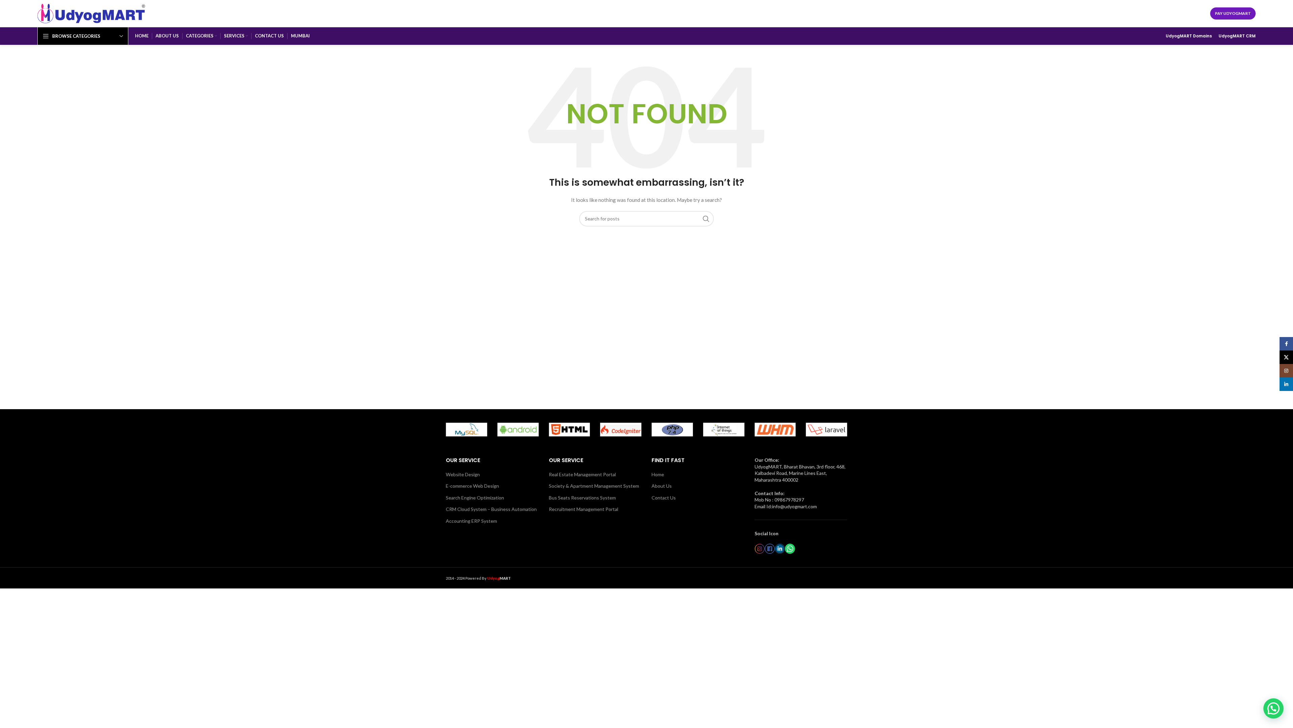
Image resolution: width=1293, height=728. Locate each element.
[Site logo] (91, 13)
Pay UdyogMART (1233, 13)
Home (658, 474)
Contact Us (664, 497)
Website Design (463, 474)
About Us (662, 486)
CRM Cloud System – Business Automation (491, 509)
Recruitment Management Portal (583, 509)
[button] (1273, 708)
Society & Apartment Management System (594, 486)
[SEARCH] (706, 218)
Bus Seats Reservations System (582, 497)
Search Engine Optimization (475, 497)
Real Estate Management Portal (582, 474)
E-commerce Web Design (472, 486)
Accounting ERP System (471, 521)
